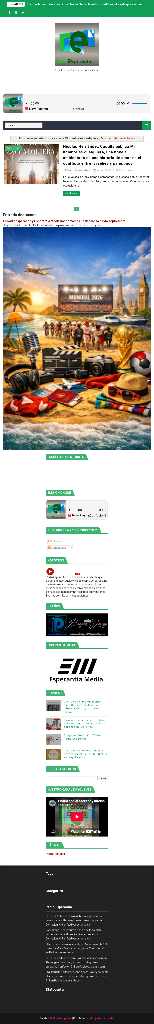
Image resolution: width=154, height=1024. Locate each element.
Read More (71, 193)
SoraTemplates (62, 1018)
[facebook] (9, 12)
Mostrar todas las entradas (118, 138)
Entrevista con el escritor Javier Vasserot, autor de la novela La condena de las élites (85, 723)
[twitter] (23, 12)
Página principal (55, 853)
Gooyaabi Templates (102, 1018)
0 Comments (126, 170)
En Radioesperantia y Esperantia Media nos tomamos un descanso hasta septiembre (64, 221)
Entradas (56, 541)
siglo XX (15, 148)
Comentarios (58, 547)
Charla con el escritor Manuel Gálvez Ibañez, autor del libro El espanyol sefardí (85, 754)
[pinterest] (16, 12)
